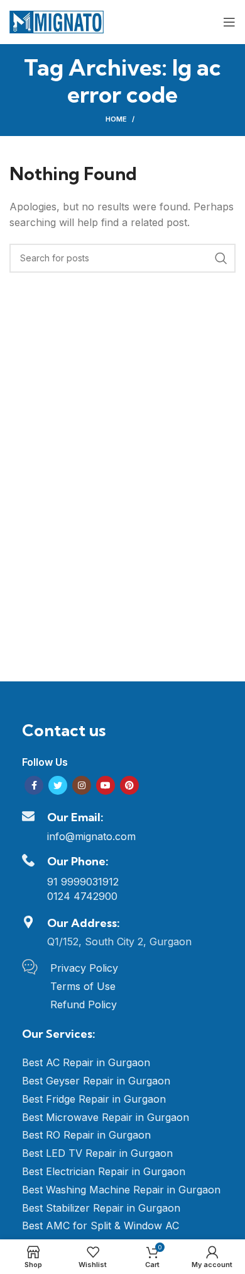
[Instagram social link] (81, 785)
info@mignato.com (91, 836)
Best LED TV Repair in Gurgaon (97, 1153)
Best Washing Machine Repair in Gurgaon (121, 1189)
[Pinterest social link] (129, 785)
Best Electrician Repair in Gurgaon (103, 1171)
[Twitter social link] (57, 785)
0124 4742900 (82, 896)
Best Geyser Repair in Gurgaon (96, 1080)
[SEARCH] (221, 258)
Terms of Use (83, 986)
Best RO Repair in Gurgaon (86, 1135)
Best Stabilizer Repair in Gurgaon (101, 1208)
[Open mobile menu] (229, 22)
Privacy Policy (84, 968)
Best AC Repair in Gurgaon (86, 1062)
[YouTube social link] (105, 785)
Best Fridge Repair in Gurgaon (94, 1099)
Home (116, 119)
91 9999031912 (83, 881)
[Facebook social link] (33, 785)
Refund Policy (83, 1004)
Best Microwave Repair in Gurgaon (105, 1117)
